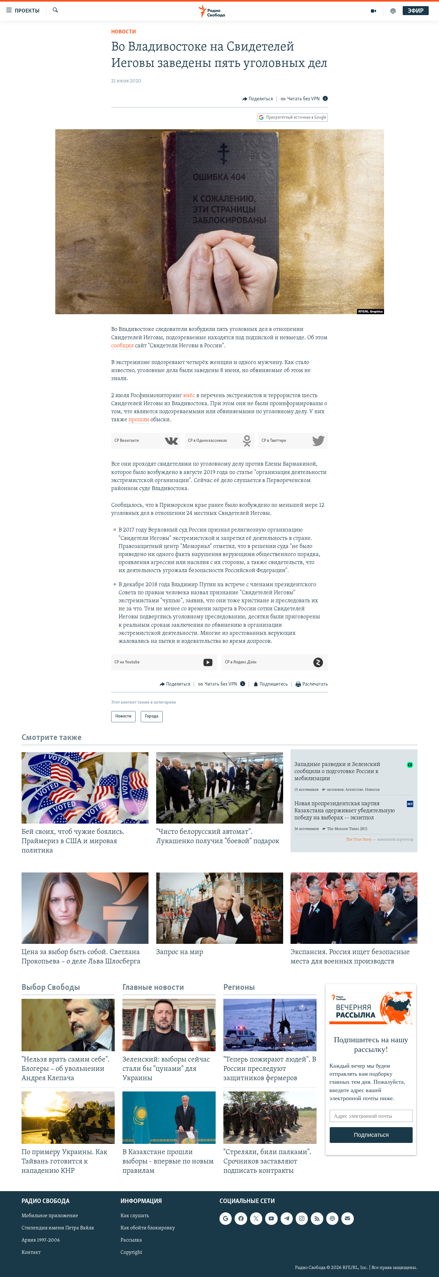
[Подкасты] (332, 1218)
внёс (189, 396)
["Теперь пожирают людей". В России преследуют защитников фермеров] (270, 1025)
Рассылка (131, 1240)
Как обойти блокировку (148, 1228)
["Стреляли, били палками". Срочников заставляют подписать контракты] (270, 1117)
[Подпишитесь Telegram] (287, 1218)
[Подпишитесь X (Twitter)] (256, 1218)
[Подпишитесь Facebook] (241, 1218)
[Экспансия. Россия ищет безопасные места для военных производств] (354, 908)
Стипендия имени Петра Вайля (58, 1228)
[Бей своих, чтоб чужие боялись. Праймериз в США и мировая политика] (85, 788)
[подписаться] (347, 1218)
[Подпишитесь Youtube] (271, 1218)
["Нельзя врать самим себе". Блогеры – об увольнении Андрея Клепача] (68, 1025)
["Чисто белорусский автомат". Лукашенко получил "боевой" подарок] (219, 788)
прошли (139, 420)
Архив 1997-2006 (41, 1240)
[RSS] (317, 1218)
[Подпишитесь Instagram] (302, 1218)
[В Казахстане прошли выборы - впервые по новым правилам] (169, 1117)
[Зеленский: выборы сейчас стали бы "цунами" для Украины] (169, 1025)
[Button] (257, 99)
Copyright (131, 1252)
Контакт (31, 1252)
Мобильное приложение (50, 1215)
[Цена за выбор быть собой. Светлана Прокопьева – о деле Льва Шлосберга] (85, 908)
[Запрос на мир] (219, 908)
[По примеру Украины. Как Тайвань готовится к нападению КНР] (68, 1117)
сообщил (122, 346)
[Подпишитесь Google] (226, 1218)
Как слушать (135, 1215)
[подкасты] (393, 11)
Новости (123, 32)
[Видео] (373, 11)
